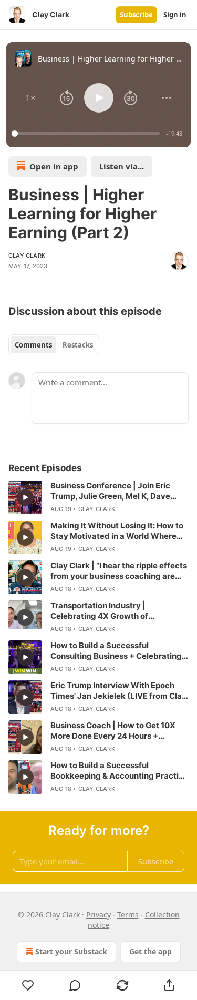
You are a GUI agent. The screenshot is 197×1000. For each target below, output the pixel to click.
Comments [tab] (33, 345)
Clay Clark (26, 255)
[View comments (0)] (75, 985)
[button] (30, 97)
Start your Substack (71, 951)
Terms (128, 915)
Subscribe (136, 14)
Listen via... (121, 166)
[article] (98, 497)
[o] (25, 497)
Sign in (174, 14)
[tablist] (53, 344)
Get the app (150, 951)
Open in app (53, 166)
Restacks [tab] (78, 345)
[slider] (87, 133)
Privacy (98, 915)
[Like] (28, 985)
